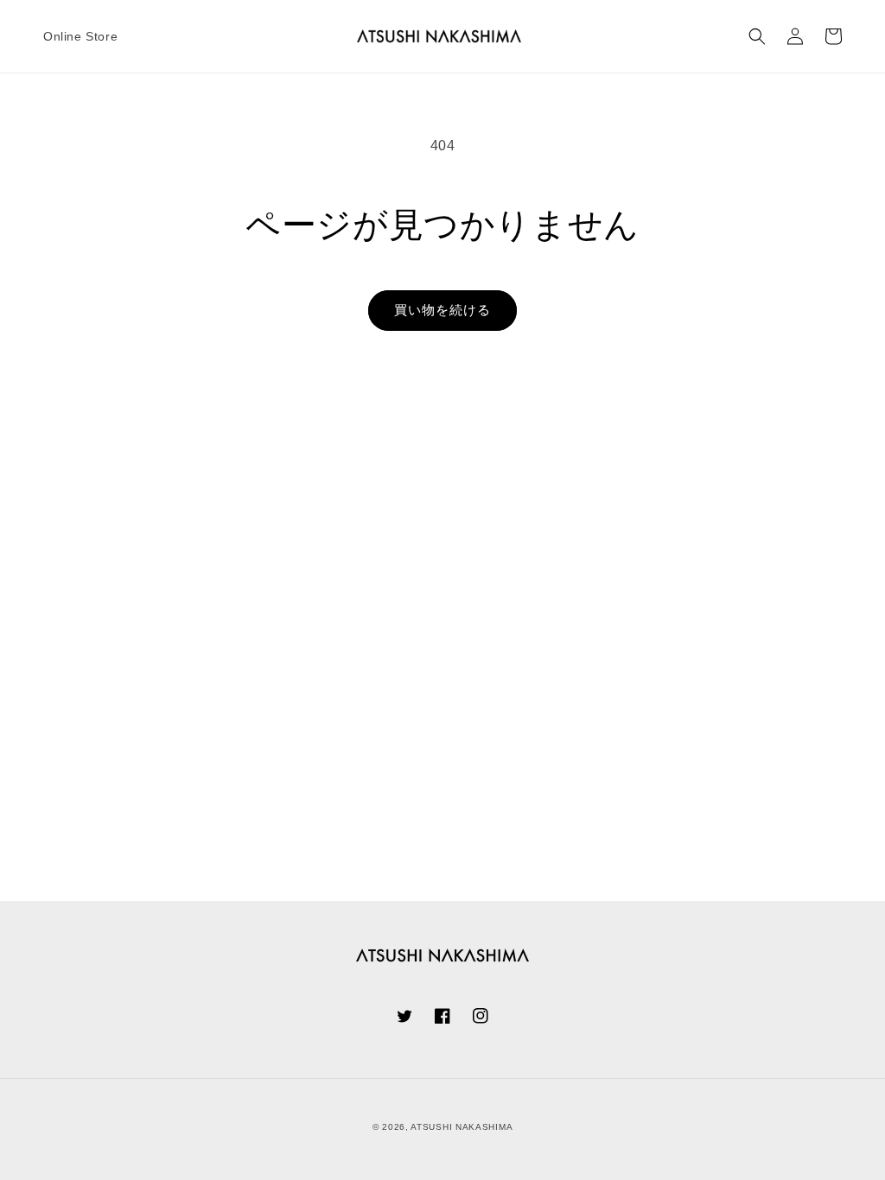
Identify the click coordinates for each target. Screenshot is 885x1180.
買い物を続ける (442, 309)
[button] (757, 36)
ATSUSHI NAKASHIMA (462, 1127)
